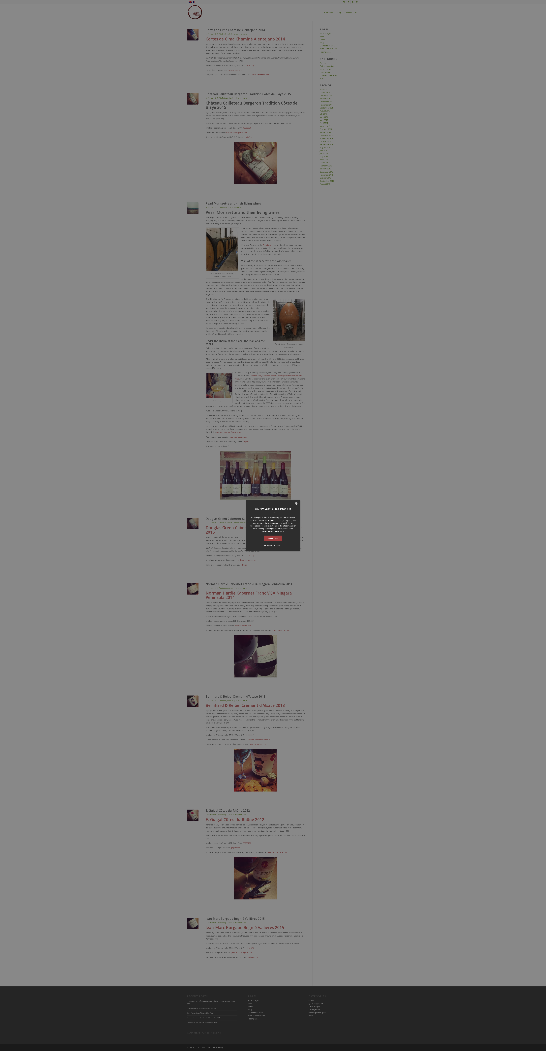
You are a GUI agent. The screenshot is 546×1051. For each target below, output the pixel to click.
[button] (273, 545)
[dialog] (273, 525)
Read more (279, 531)
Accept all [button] (273, 538)
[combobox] (296, 503)
